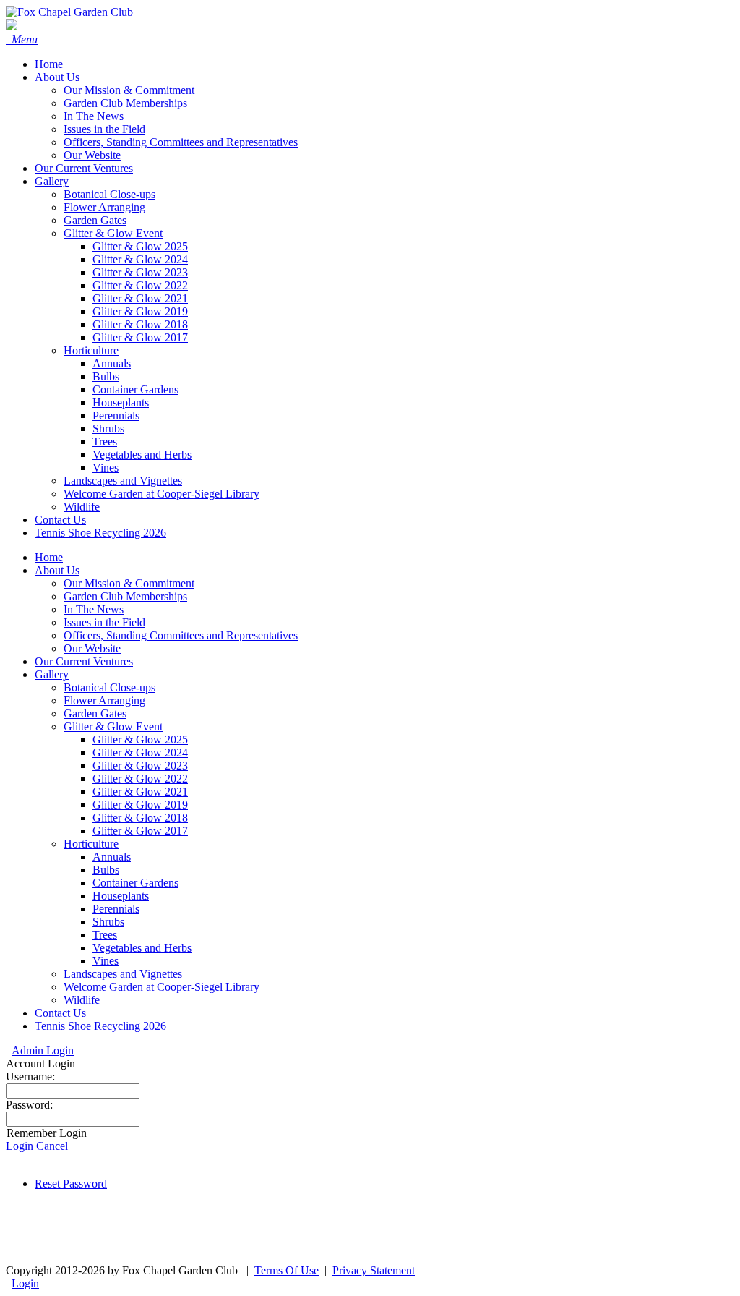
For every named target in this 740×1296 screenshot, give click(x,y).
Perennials (115, 909)
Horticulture (91, 843)
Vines (105, 961)
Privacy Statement (373, 1270)
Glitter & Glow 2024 (140, 752)
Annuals (111, 856)
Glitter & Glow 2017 (140, 830)
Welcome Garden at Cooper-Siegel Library (161, 987)
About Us (57, 570)
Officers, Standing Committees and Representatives (181, 635)
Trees (104, 935)
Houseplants (120, 896)
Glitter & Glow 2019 (140, 804)
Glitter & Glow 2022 (140, 778)
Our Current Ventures (84, 661)
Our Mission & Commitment (129, 583)
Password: (29, 1105)
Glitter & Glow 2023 (140, 765)
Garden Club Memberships (125, 596)
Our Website (92, 648)
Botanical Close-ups (109, 687)
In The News (94, 609)
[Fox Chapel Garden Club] (69, 12)
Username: (30, 1076)
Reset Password (71, 1183)
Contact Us (60, 1013)
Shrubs (108, 922)
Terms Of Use (286, 1270)
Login (19, 1146)
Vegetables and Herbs (142, 948)
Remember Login (47, 1133)
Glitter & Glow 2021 (140, 791)
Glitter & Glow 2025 (140, 739)
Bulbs (105, 870)
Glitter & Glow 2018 (140, 817)
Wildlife (82, 1000)
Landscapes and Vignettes (123, 974)
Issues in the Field (104, 622)
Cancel (52, 1146)
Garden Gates (95, 713)
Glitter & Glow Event (113, 726)
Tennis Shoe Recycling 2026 (100, 1026)
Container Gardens (135, 883)
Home (49, 557)
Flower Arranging (104, 700)
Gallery (52, 674)
